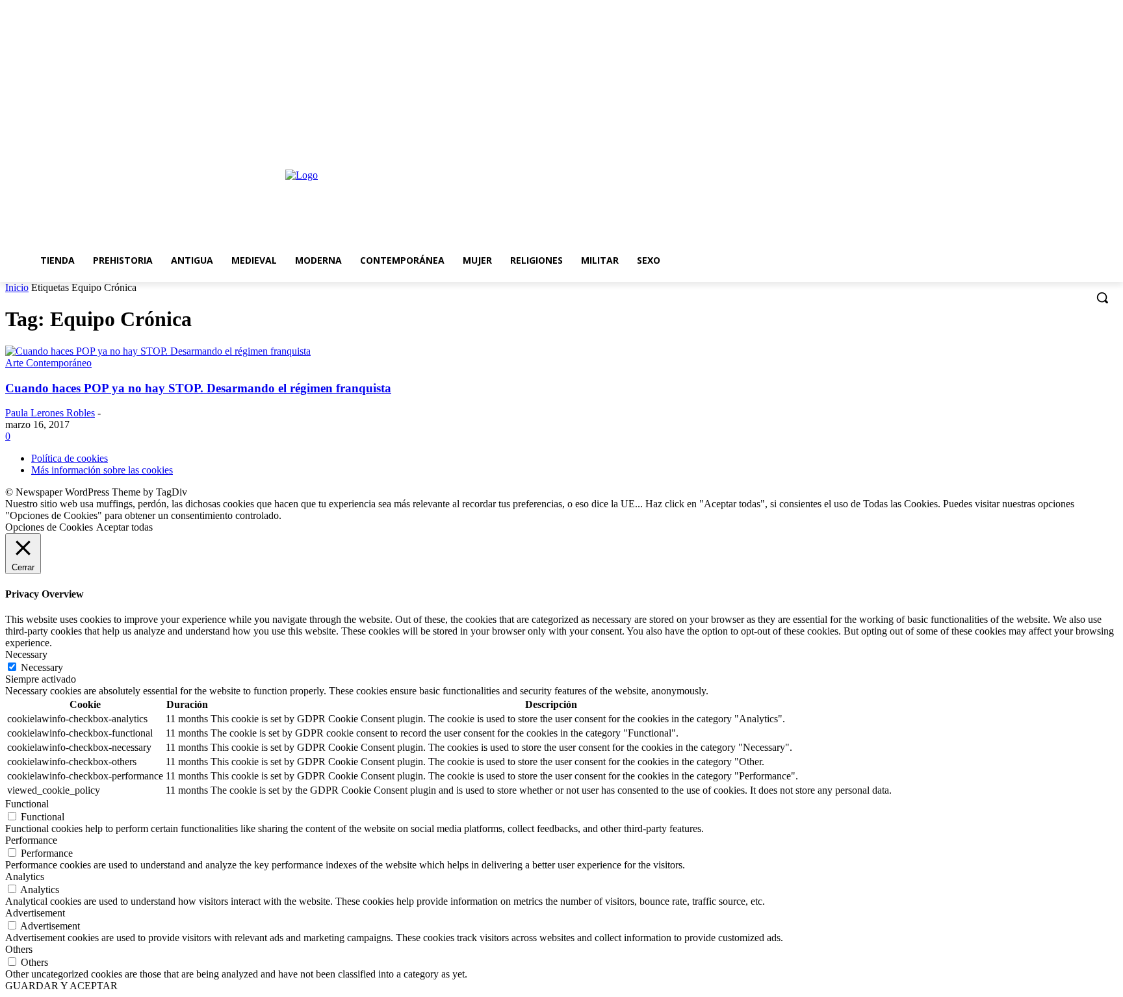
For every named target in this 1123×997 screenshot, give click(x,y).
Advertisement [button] (35, 912)
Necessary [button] (26, 654)
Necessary (42, 667)
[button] (1102, 297)
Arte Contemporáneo (48, 362)
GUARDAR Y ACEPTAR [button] (61, 985)
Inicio (17, 287)
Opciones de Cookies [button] (49, 527)
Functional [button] (27, 803)
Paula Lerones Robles (50, 412)
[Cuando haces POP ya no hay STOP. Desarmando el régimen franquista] (158, 351)
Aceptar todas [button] (124, 527)
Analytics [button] (24, 876)
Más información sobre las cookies (102, 469)
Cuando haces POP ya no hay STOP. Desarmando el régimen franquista (198, 388)
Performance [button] (31, 840)
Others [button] (18, 949)
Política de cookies (69, 458)
